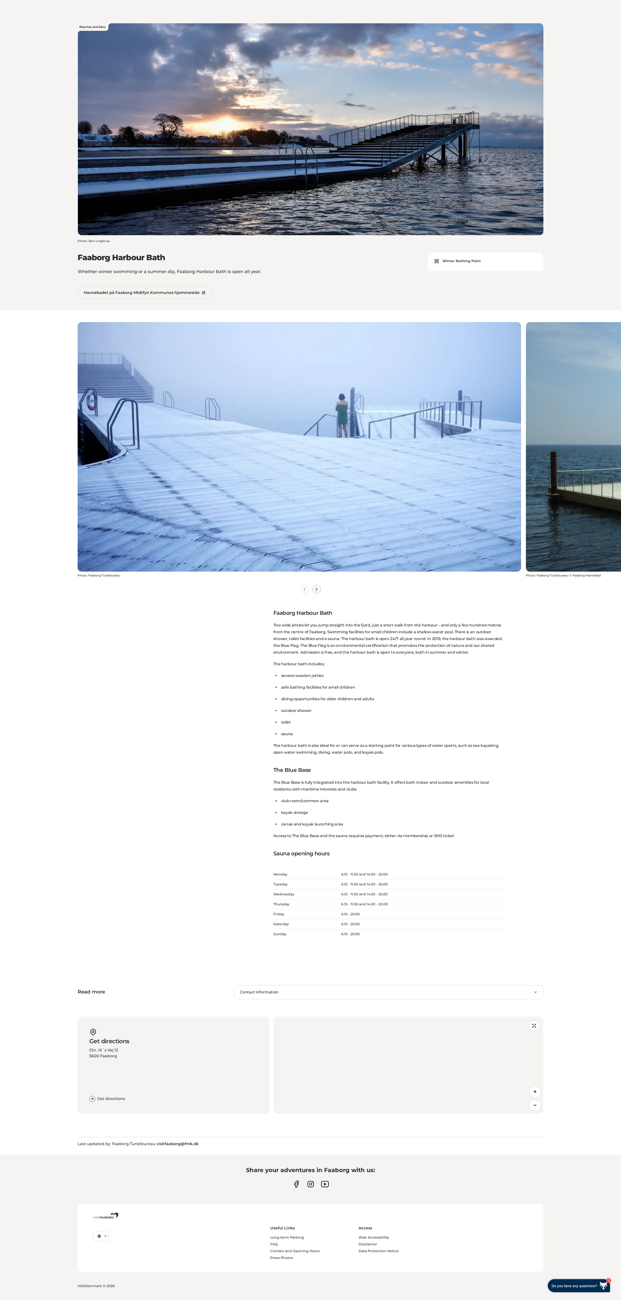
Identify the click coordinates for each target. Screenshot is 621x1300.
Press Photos (281, 1258)
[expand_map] (534, 1025)
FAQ (274, 1244)
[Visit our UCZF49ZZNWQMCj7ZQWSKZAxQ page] (325, 1184)
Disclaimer (368, 1244)
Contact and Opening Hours (295, 1251)
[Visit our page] (296, 1184)
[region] (408, 1065)
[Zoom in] (535, 1092)
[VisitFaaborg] (105, 1215)
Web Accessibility (374, 1237)
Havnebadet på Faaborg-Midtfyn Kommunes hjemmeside (142, 292)
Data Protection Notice (379, 1251)
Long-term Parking (287, 1237)
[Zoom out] (535, 1105)
